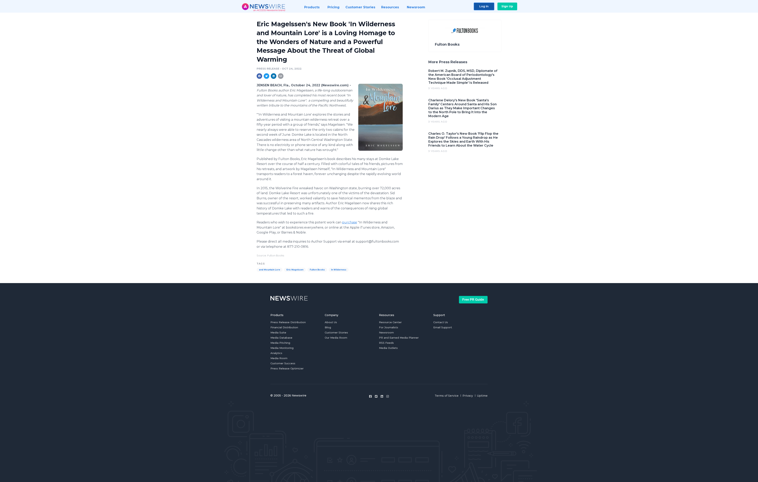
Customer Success (282, 363)
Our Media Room (336, 337)
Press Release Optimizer (287, 368)
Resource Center (390, 322)
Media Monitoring (282, 347)
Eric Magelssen (294, 269)
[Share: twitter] (266, 76)
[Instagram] (387, 396)
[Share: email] (281, 76)
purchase (349, 222)
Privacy (467, 395)
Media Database (281, 337)
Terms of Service (447, 395)
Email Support (442, 327)
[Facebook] (370, 396)
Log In (484, 6)
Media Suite (278, 332)
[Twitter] (376, 396)
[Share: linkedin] (274, 76)
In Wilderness (338, 269)
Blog (328, 327)
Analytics (276, 353)
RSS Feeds (386, 342)
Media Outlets (388, 347)
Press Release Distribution (288, 322)
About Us (331, 322)
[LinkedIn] (382, 396)
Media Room (278, 358)
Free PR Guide (473, 299)
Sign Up (507, 6)
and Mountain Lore (269, 269)
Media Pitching (280, 342)
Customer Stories (336, 332)
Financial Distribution (284, 327)
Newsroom (386, 332)
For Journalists (388, 327)
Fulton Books (317, 269)
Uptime (482, 395)
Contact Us (440, 322)
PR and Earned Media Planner (399, 337)
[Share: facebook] (259, 76)
